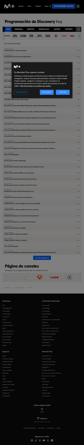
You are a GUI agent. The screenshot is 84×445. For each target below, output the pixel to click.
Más (46, 6)
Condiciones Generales (48, 364)
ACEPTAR (62, 92)
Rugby (4, 379)
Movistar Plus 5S (46, 345)
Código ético (45, 367)
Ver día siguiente (42, 258)
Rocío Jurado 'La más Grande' (50, 328)
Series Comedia (6, 336)
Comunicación (46, 396)
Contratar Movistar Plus (48, 370)
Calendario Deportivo (8, 390)
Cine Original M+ (7, 308)
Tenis (3, 376)
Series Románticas (7, 334)
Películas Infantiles (7, 325)
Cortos (4, 319)
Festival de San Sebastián (49, 334)
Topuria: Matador (7, 381)
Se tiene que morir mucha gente (51, 319)
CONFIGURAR (21, 92)
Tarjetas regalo (46, 393)
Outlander (45, 322)
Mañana (19, 29)
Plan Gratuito (45, 381)
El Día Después (6, 367)
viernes (69, 29)
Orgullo (4, 345)
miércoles (44, 29)
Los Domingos (46, 311)
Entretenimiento (7, 342)
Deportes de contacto (8, 384)
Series (21, 6)
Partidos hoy (5, 393)
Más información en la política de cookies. (35, 86)
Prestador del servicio (30, 428)
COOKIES (58, 428)
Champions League (7, 359)
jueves (57, 29)
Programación (6, 396)
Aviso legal (41, 428)
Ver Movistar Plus (46, 356)
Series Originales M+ (8, 331)
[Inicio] (9, 6)
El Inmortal (45, 317)
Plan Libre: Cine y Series (48, 376)
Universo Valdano (7, 370)
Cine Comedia (6, 314)
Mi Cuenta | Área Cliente (49, 361)
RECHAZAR (46, 92)
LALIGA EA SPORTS (7, 361)
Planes (44, 379)
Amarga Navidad (46, 314)
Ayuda (42, 412)
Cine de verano (6, 322)
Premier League (6, 364)
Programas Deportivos (48, 339)
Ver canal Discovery (12, 43)
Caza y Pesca (45, 342)
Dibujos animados (47, 336)
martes (30, 29)
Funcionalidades (46, 359)
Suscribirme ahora (63, 6)
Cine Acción (5, 317)
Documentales (6, 339)
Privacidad (50, 428)
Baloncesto (5, 373)
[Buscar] (50, 6)
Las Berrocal (45, 325)
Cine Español (6, 311)
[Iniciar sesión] (78, 6)
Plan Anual (45, 384)
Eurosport (5, 387)
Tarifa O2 (44, 390)
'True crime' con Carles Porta (50, 331)
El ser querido (46, 305)
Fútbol (38, 6)
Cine (29, 6)
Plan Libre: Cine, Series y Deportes (51, 373)
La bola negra (46, 308)
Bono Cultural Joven (47, 387)
